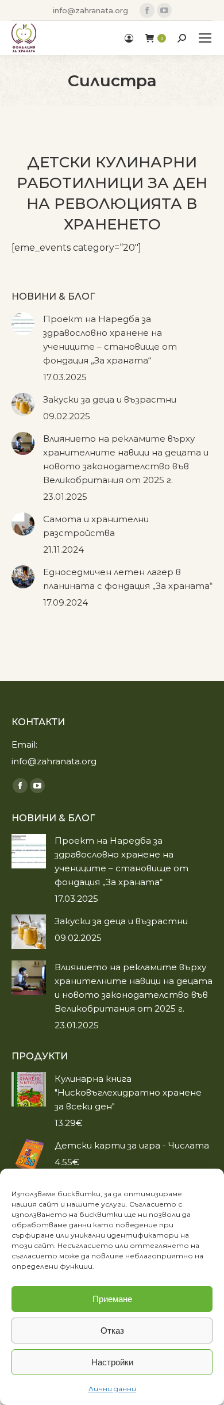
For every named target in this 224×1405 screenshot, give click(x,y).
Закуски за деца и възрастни (109, 399)
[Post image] (22, 323)
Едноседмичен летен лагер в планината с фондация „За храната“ (128, 578)
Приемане (112, 1299)
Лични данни (112, 1388)
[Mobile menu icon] (205, 37)
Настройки (112, 1362)
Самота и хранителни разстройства (96, 526)
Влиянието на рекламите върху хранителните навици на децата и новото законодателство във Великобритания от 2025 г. (125, 459)
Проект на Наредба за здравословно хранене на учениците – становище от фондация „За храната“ (110, 339)
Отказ (112, 1330)
